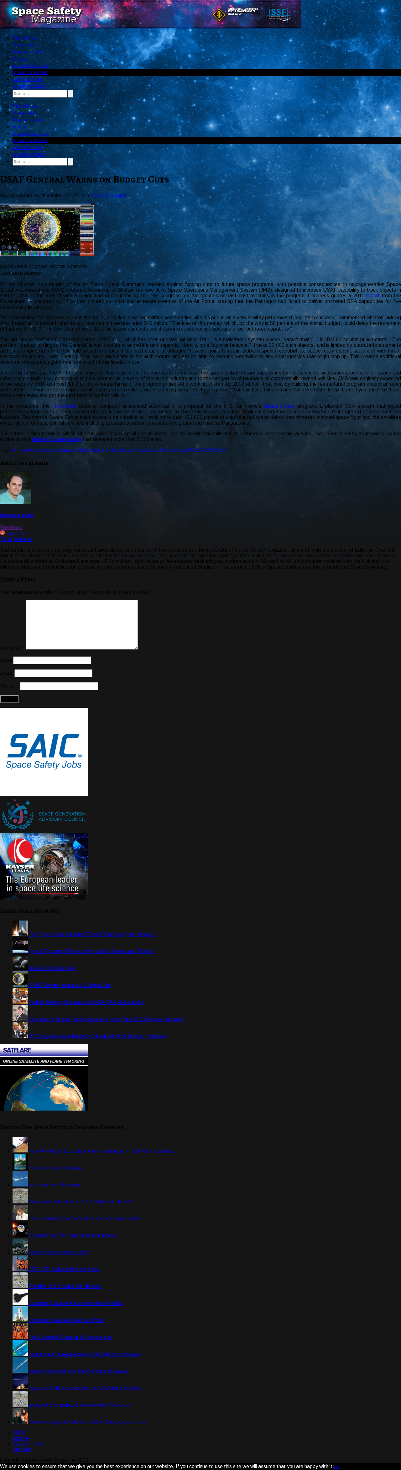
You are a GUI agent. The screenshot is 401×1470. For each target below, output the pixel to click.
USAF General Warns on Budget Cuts (69, 985)
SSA (210, 450)
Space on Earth (30, 72)
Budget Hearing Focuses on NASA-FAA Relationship (86, 1002)
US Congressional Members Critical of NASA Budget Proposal (96, 1036)
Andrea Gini (16, 515)
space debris (76, 450)
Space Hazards (29, 86)
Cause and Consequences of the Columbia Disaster (84, 1354)
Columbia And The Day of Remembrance (73, 1235)
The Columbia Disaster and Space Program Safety (84, 1218)
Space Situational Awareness (151, 450)
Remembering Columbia (54, 1167)
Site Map (23, 1449)
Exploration (27, 79)
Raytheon (65, 406)
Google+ (15, 533)
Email (6, 539)
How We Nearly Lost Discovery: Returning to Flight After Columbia (101, 1151)
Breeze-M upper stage (56, 439)
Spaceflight (26, 44)
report (373, 295)
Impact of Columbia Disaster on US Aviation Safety (84, 1388)
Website (22, 539)
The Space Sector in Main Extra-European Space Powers (92, 934)
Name (6, 660)
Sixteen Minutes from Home (58, 1252)
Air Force (21, 450)
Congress (41, 450)
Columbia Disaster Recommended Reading (75, 1303)
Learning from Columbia (54, 1184)
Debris (20, 58)
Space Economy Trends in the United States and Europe (91, 951)
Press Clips (25, 37)
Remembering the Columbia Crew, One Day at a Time (87, 1422)
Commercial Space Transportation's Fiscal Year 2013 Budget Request (105, 1019)
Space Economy (108, 195)
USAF (222, 450)
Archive (21, 1438)
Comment (12, 648)
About (19, 1432)
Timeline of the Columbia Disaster (65, 1286)
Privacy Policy (28, 1443)
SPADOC (194, 450)
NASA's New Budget (51, 968)
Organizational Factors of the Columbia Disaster (81, 1201)
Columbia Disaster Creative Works (66, 1320)
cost (57, 450)
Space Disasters (31, 65)
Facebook (11, 527)
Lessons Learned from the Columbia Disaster (78, 1371)
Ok (337, 1466)
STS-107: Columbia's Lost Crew (64, 1269)
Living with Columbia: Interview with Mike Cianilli (80, 1405)
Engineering (27, 51)
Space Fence (279, 406)
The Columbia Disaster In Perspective (70, 1337)
